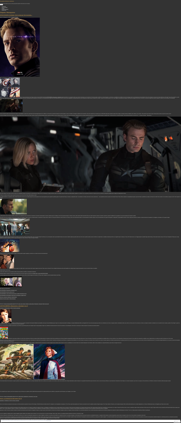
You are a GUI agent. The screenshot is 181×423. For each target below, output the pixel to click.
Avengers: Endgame (26, 303)
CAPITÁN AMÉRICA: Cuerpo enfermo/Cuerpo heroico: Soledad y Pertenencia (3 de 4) (13, 293)
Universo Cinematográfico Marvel (9, 303)
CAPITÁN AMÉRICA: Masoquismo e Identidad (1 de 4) (55, 97)
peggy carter (47, 303)
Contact (3, 8)
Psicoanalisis (42, 419)
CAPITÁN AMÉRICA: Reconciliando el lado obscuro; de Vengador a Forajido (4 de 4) (13, 295)
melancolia (40, 303)
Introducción (4, 6)
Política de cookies (48, 420)
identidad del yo (26, 396)
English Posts (4, 10)
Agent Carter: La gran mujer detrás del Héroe (40, 273)
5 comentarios (15, 17)
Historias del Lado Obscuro (8, 419)
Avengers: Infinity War (30, 419)
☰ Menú (1, 4)
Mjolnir (44, 303)
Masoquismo (36, 303)
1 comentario (17, 400)
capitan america (31, 303)
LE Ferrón (11, 17)
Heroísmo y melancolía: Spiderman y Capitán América (8, 297)
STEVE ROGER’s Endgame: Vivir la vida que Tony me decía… (16, 15)
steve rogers (35, 396)
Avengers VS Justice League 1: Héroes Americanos (8, 298)
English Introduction (5, 9)
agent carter (20, 303)
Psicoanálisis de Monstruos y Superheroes (7, 1)
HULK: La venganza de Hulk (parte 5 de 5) (11, 398)
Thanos (46, 419)
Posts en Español (4, 7)
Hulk (35, 419)
